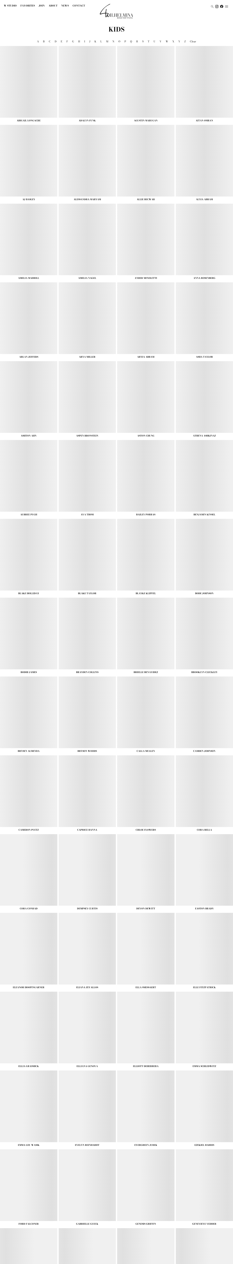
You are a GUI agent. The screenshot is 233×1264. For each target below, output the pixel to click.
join (42, 5)
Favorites (27, 5)
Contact (79, 5)
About (53, 5)
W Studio (10, 5)
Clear (193, 41)
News (65, 5)
